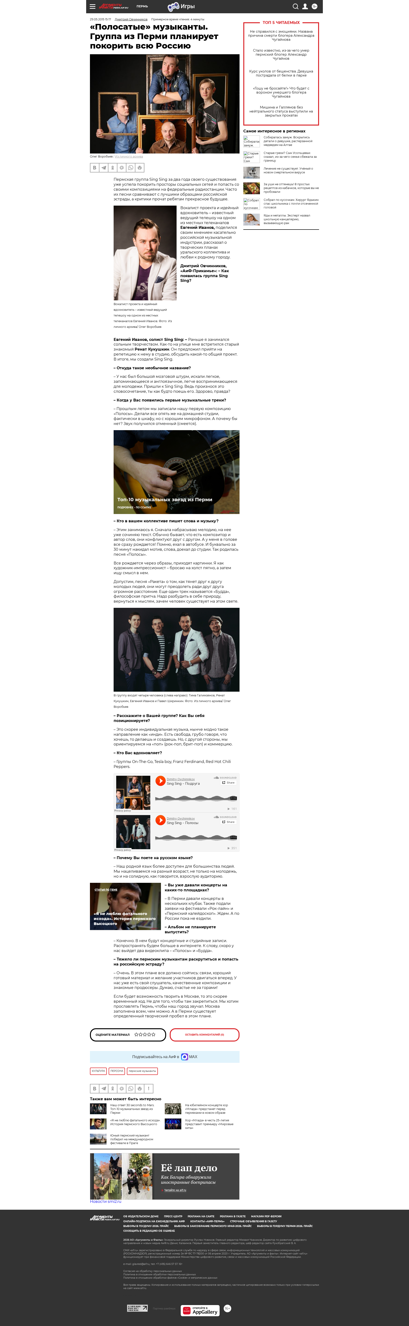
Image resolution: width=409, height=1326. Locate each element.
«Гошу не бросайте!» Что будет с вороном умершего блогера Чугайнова (281, 92)
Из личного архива (129, 156)
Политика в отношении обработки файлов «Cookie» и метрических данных (170, 1277)
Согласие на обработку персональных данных (152, 1271)
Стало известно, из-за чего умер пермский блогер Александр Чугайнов (281, 55)
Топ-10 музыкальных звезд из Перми (164, 499)
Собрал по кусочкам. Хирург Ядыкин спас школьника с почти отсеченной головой (291, 203)
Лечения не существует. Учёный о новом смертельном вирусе (288, 170)
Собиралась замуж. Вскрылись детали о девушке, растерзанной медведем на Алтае (288, 141)
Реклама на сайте (201, 1216)
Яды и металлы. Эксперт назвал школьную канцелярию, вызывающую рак (287, 219)
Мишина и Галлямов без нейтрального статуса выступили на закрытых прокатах (281, 111)
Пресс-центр (173, 1216)
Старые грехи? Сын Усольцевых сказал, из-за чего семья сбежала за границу (290, 156)
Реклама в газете (233, 1216)
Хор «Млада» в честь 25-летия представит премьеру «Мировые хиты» (209, 1124)
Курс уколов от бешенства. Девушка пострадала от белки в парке (281, 73)
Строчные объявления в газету (253, 1221)
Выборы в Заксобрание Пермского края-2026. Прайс (213, 1226)
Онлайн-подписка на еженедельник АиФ (154, 1221)
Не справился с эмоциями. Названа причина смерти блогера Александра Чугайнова (281, 36)
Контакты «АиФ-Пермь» (207, 1221)
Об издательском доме (141, 1216)
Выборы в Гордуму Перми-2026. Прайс (285, 1226)
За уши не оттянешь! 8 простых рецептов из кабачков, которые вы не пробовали (291, 188)
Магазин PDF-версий (266, 1216)
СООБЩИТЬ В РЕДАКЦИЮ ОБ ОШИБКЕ (149, 1230)
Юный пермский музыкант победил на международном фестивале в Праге (131, 1139)
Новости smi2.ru (105, 1201)
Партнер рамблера (164, 1308)
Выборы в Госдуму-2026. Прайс (146, 1226)
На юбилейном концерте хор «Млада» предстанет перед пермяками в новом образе (206, 1108)
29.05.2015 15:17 (100, 19)
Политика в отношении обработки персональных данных (159, 1274)
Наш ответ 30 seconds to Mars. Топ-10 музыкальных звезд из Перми (132, 1108)
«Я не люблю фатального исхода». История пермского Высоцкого (135, 1122)
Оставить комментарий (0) (204, 1034)
